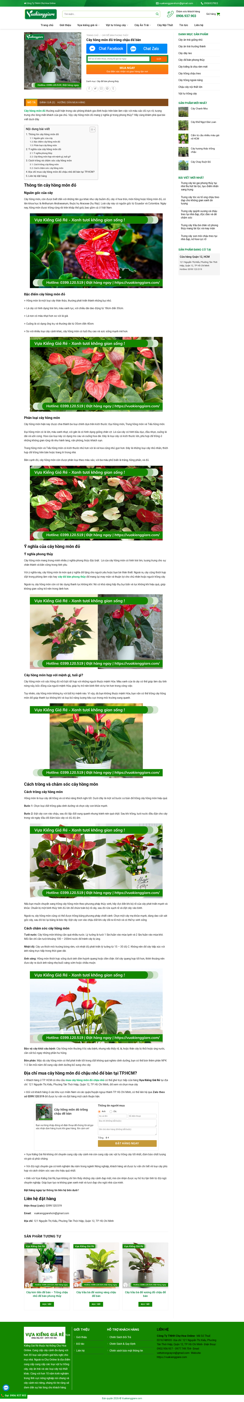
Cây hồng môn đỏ (34, 110)
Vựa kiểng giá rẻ (87, 25)
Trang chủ (47, 25)
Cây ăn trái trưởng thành (192, 46)
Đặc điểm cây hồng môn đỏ (47, 141)
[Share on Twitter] (95, 89)
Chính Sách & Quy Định (122, 1343)
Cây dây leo (185, 53)
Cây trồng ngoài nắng (190, 80)
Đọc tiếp (46, 1304)
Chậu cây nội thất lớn (190, 86)
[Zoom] (28, 85)
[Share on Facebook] (89, 89)
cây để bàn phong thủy (72, 576)
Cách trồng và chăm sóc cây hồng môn (50, 160)
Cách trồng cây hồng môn (46, 164)
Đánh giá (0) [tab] (47, 102)
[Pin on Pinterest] (107, 89)
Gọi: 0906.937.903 (15, 1395)
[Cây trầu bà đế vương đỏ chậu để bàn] (145, 1265)
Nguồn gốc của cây (43, 138)
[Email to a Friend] (101, 89)
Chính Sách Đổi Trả (120, 1337)
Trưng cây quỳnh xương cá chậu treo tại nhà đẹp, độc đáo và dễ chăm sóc (199, 214)
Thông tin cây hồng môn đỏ (43, 134)
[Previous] (24, 1277)
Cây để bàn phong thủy (191, 59)
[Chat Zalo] (147, 49)
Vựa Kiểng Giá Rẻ (149, 1080)
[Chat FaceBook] (106, 49)
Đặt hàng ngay (127, 1143)
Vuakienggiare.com (132, 1398)
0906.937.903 (186, 16)
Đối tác (80, 1343)
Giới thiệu (65, 25)
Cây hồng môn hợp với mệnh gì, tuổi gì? (52, 156)
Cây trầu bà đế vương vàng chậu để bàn (96, 1294)
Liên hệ (198, 25)
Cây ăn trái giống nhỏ (190, 39)
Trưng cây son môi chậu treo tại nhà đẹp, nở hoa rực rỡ (199, 237)
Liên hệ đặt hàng (37, 176)
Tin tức (183, 25)
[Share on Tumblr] (113, 89)
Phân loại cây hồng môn (45, 145)
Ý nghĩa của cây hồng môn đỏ (44, 149)
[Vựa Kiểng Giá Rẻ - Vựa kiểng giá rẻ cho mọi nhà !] (40, 14)
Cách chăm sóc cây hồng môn (48, 168)
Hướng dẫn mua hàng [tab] (71, 102)
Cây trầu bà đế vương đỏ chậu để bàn (145, 1294)
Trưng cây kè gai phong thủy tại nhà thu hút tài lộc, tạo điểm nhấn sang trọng (199, 186)
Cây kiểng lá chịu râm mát (192, 66)
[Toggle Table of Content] (91, 129)
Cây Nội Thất (165, 25)
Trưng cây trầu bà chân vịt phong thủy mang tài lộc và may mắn (199, 227)
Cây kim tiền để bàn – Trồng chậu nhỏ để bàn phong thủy (47, 1294)
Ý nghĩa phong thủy (43, 153)
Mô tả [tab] (31, 102)
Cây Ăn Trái (141, 25)
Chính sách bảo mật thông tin (126, 1350)
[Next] (168, 1277)
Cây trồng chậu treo (189, 73)
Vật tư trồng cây (116, 25)
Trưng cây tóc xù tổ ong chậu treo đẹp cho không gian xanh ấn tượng (200, 200)
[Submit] (157, 14)
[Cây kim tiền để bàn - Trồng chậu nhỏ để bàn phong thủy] (47, 1265)
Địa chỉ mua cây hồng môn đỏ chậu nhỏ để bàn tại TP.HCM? (61, 172)
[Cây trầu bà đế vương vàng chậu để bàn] (96, 1265)
